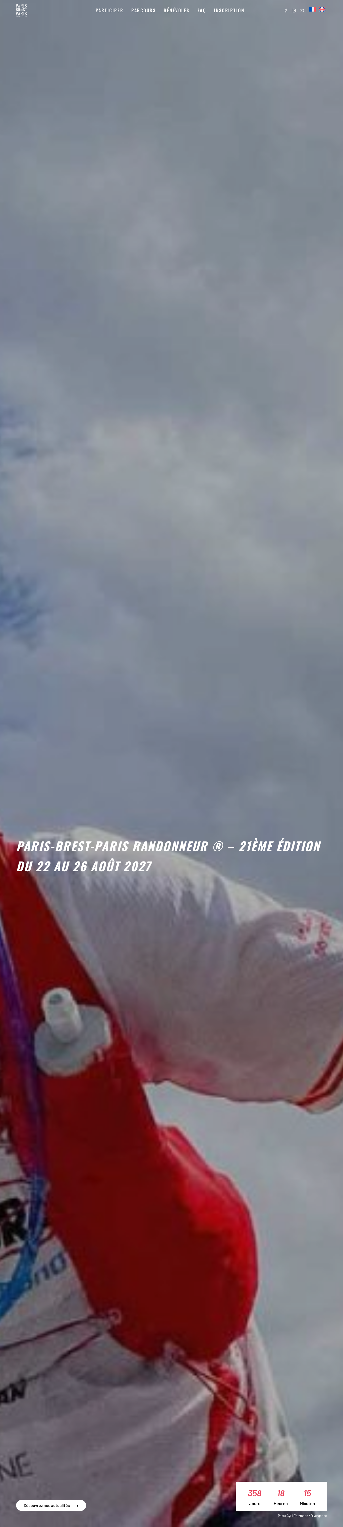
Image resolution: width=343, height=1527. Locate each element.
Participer (109, 10)
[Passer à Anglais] (322, 9)
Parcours (143, 10)
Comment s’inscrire (119, 32)
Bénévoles (177, 10)
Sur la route (147, 41)
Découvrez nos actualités (47, 1505)
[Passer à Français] (312, 9)
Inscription (229, 10)
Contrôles (146, 32)
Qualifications (114, 24)
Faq (202, 10)
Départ (143, 24)
